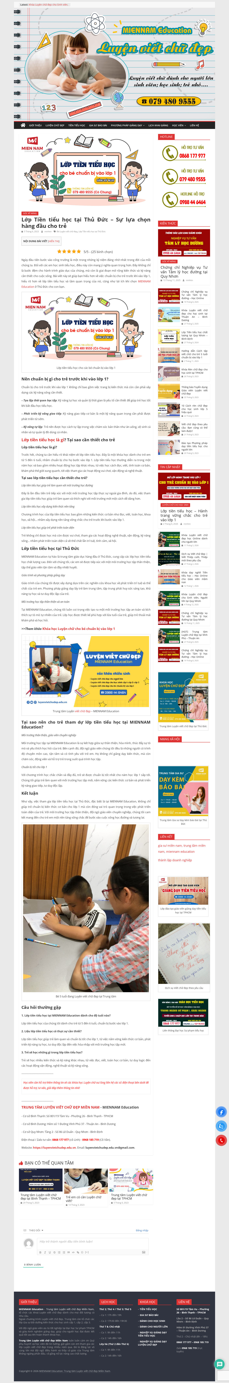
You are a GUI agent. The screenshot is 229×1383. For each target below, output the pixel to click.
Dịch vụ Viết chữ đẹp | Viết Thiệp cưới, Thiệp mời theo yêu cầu (47, 6)
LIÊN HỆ (194, 125)
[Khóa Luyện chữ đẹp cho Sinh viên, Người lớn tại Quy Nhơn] (169, 592)
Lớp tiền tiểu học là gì (42, 439)
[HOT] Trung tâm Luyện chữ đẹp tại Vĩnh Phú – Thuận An (195, 635)
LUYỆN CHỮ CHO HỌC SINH (175, 504)
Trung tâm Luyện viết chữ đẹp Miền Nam (43, 1340)
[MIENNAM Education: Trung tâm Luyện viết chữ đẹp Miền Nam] (23, 125)
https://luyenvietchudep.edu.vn (54, 1147)
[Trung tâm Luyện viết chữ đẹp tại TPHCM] (131, 1170)
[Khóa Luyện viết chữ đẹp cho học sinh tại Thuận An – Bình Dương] (169, 308)
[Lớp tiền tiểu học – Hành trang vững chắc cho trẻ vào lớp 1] (184, 474)
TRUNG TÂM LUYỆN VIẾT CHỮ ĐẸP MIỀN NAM (60, 1107)
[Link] (78, 1252)
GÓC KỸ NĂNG (30, 213)
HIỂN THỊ (54, 241)
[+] (87, 1252)
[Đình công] (54, 1252)
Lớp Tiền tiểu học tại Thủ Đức (92, 231)
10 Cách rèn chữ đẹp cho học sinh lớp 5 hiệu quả (195, 409)
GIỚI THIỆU (35, 125)
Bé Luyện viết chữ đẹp (67, 231)
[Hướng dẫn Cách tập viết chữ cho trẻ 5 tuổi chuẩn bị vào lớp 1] (169, 349)
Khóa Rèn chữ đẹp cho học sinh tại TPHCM (195, 371)
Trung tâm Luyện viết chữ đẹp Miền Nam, (70, 1309)
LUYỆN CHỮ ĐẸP (55, 125)
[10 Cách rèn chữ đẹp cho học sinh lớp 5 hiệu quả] (169, 404)
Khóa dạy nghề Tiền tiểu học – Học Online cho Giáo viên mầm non (195, 577)
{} (82, 1252)
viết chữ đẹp (83, 711)
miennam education (180, 852)
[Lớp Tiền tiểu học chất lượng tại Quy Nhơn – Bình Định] (169, 330)
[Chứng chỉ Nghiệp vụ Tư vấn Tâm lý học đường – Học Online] (169, 290)
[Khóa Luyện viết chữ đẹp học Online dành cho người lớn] (169, 533)
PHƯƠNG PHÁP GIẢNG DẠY (126, 125)
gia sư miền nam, (171, 845)
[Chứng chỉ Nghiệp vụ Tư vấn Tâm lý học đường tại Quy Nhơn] (184, 231)
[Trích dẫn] (68, 1252)
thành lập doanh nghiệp (175, 860)
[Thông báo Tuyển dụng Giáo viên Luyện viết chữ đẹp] (169, 385)
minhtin (48, 231)
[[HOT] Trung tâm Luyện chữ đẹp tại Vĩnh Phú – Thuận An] (169, 630)
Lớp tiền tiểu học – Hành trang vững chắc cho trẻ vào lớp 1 (184, 515)
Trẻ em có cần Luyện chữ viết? (83, 1199)
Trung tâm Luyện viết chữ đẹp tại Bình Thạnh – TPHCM (41, 1197)
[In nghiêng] (45, 1252)
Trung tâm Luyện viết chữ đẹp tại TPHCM (129, 1197)
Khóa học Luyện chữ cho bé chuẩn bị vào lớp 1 (78, 629)
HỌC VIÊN (177, 125)
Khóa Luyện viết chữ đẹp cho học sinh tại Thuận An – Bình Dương (195, 315)
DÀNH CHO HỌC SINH (152, 1320)
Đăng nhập (141, 1230)
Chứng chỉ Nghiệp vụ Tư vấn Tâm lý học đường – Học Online (195, 295)
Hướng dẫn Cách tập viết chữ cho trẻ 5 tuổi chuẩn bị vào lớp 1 (195, 354)
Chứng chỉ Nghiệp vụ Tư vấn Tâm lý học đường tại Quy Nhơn (184, 272)
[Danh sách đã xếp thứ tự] (59, 1252)
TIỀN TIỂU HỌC (76, 125)
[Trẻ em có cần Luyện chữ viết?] (86, 1170)
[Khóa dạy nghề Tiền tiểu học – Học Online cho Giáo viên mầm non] (169, 571)
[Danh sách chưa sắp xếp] (64, 1252)
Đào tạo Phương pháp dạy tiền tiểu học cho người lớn (195, 446)
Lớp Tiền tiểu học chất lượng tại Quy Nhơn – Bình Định (195, 335)
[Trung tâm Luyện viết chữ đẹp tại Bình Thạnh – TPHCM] (41, 1170)
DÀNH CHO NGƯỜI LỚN (154, 1326)
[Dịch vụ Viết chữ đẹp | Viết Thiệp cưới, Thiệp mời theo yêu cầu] (169, 552)
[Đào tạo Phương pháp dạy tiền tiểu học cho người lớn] (169, 441)
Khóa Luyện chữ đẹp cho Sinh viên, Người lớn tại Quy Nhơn (195, 597)
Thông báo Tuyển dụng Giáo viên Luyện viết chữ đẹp (195, 390)
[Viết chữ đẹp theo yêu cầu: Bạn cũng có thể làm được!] (169, 422)
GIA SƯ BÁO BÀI (98, 125)
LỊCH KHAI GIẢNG (158, 125)
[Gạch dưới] (49, 1252)
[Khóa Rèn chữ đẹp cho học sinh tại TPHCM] (169, 368)
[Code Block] (73, 1252)
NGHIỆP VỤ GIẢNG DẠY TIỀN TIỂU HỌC (152, 1334)
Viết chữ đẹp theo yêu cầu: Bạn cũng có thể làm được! (195, 427)
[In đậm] (40, 1252)
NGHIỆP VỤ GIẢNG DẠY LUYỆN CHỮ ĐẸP (152, 1343)
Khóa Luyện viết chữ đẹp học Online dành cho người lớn (195, 538)
